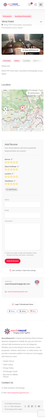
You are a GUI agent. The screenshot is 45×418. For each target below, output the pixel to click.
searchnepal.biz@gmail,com (18, 393)
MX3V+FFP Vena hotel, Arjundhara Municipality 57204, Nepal (17, 26)
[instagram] (35, 406)
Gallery (16, 61)
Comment (9, 221)
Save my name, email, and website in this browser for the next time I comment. (22, 254)
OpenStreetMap (30, 129)
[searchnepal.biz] (12, 4)
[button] (5, 109)
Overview (6, 61)
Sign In (35, 4)
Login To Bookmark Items (24, 304)
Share (12, 311)
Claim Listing (8, 365)
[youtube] (39, 406)
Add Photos (12, 189)
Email (7, 210)
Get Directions (34, 93)
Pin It (33, 311)
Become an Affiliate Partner (10, 376)
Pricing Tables (8, 368)
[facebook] (32, 406)
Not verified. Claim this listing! (24, 270)
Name (7, 200)
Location (26, 61)
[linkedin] (28, 406)
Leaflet (21, 129)
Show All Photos (30, 50)
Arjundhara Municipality (23, 16)
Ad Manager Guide (10, 371)
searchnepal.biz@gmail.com (17, 284)
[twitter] (25, 406)
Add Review (38, 61)
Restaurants (7, 16)
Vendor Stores (8, 361)
